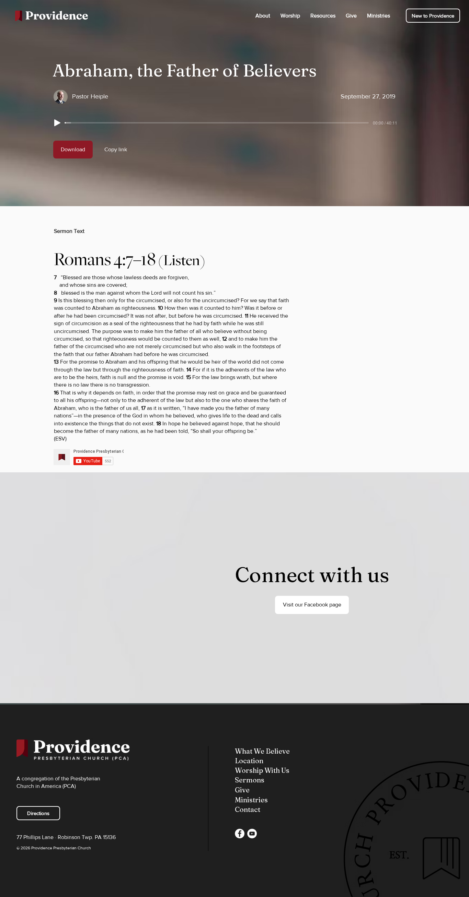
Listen (181, 260)
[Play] (57, 122)
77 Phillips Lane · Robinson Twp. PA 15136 (66, 837)
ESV (60, 438)
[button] (262, 16)
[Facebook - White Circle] (239, 833)
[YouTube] (252, 833)
